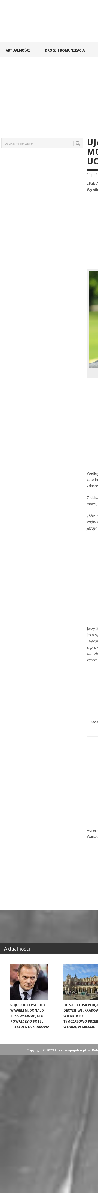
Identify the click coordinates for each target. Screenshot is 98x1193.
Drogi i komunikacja (65, 50)
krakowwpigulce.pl (70, 1050)
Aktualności (18, 50)
